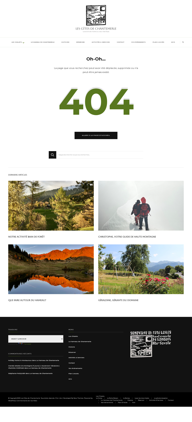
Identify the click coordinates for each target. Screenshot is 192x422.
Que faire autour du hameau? (27, 300)
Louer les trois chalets (142, 398)
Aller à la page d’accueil (96, 135)
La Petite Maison (112, 398)
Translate (27, 344)
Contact (120, 42)
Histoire (65, 42)
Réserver (80, 42)
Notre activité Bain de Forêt (26, 236)
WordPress (12, 400)
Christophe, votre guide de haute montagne (127, 236)
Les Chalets (17, 42)
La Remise (126, 398)
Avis (173, 42)
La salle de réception (161, 398)
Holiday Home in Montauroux (20, 360)
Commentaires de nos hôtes (26, 400)
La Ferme (99, 398)
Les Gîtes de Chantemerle (96, 28)
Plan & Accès (158, 42)
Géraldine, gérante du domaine (118, 300)
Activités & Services (101, 42)
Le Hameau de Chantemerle (42, 42)
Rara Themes (78, 398)
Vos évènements (138, 42)
